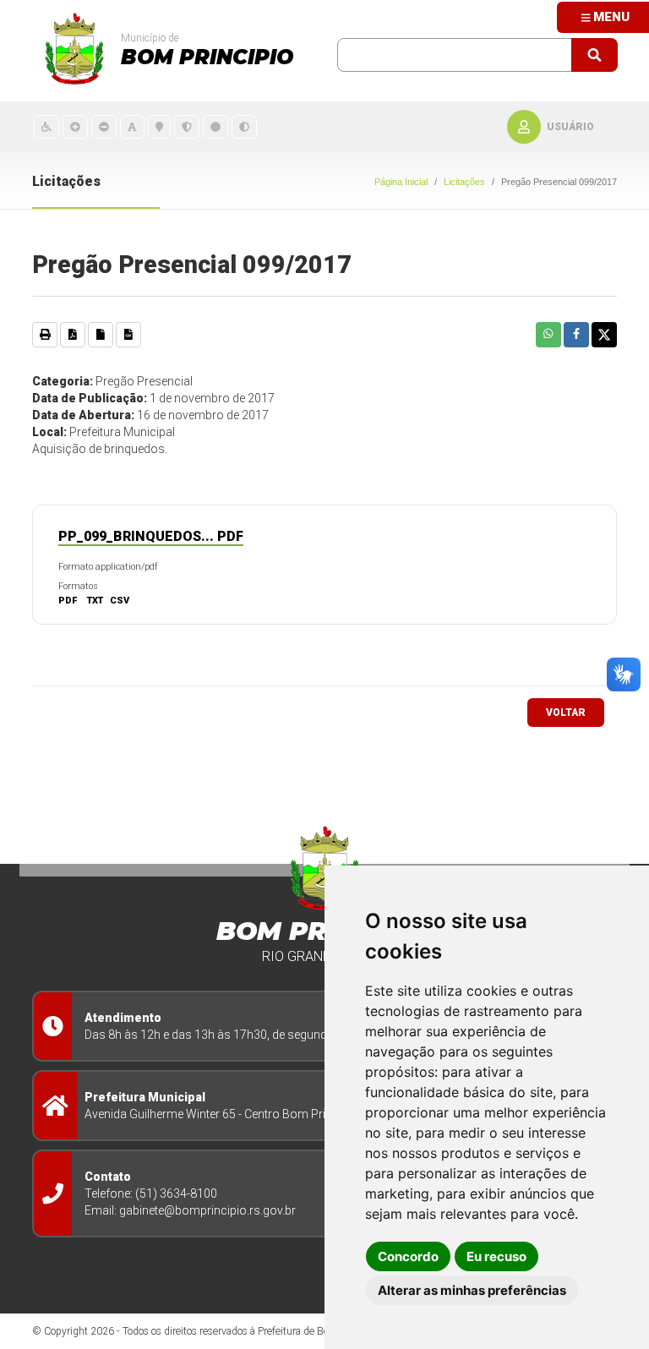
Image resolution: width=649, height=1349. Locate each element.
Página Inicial (401, 182)
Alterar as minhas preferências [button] (472, 1290)
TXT (95, 600)
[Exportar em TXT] (100, 334)
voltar (566, 712)
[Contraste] (244, 126)
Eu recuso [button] (496, 1256)
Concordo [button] (408, 1256)
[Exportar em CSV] (128, 334)
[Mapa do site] (159, 126)
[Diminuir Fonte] (104, 126)
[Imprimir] (44, 334)
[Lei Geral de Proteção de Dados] (186, 126)
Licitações (464, 182)
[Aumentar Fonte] (75, 126)
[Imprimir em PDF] (72, 334)
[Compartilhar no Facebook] (576, 334)
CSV (119, 600)
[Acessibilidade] (46, 126)
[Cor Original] (215, 126)
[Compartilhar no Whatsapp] (548, 334)
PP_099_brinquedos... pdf (150, 536)
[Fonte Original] (132, 126)
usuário (570, 127)
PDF (67, 600)
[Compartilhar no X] (604, 334)
